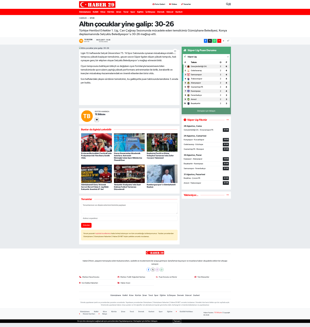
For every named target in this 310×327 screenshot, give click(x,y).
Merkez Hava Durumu (90, 277)
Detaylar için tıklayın (206, 111)
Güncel (169, 12)
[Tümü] (228, 195)
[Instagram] (157, 270)
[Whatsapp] (162, 270)
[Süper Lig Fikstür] (228, 120)
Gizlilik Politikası (186, 311)
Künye (104, 314)
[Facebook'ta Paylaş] (205, 41)
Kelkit (95, 12)
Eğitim (140, 12)
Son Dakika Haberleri (90, 283)
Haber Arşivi (125, 283)
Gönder (86, 225)
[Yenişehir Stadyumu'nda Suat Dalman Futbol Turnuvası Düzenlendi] (129, 174)
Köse (103, 12)
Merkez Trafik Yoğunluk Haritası (132, 277)
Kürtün (110, 12)
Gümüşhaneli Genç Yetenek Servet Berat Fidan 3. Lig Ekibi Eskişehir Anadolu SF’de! (94, 187)
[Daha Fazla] (219, 41)
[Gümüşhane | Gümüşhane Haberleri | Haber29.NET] (97, 4)
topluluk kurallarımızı (103, 233)
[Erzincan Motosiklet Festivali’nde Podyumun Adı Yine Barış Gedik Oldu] (96, 142)
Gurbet (178, 12)
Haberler (83, 18)
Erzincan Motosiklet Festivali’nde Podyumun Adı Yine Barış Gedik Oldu (96, 155)
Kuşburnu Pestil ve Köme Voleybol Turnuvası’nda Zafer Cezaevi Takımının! (160, 155)
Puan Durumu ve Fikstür (168, 277)
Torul (125, 12)
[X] (153, 270)
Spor (132, 12)
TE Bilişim (218, 312)
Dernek (160, 12)
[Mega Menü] (230, 4)
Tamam (177, 321)
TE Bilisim (100, 114)
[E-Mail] (97, 120)
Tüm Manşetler (203, 277)
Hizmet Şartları (88, 314)
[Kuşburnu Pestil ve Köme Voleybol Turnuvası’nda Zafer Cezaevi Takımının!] (162, 142)
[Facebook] (149, 270)
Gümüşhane (85, 12)
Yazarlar (187, 4)
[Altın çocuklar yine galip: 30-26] (129, 48)
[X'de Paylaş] (210, 41)
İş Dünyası (150, 12)
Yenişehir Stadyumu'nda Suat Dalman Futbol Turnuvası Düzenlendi (127, 187)
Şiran (118, 12)
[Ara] (227, 4)
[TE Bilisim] (87, 116)
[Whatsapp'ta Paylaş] (214, 41)
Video (174, 4)
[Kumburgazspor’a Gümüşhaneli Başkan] (162, 174)
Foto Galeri (160, 4)
